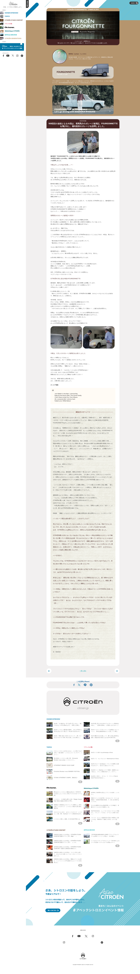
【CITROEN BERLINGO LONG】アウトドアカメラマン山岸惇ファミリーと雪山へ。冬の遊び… (105, 835)
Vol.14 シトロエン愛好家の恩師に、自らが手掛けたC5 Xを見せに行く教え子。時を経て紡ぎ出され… (68, 730)
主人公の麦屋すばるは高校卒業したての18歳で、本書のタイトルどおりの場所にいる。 (105, 806)
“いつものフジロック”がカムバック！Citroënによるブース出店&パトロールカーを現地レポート (105, 841)
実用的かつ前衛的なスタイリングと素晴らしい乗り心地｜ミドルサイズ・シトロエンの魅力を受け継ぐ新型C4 (68, 806)
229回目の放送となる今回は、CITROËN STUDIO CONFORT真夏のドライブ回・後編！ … (67, 835)
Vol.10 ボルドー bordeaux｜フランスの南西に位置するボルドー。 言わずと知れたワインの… (105, 764)
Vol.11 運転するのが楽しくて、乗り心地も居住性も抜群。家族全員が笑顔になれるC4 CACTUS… (105, 736)
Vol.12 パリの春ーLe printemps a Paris (102, 752)
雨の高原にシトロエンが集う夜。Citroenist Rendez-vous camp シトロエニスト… (66, 759)
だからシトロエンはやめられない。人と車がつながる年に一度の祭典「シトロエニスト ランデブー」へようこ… (68, 752)
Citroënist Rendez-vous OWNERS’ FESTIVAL (67, 771)
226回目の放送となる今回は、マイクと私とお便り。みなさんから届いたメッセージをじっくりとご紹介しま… (68, 854)
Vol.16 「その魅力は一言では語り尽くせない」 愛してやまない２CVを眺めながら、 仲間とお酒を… (68, 724)
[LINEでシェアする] (85, 685)
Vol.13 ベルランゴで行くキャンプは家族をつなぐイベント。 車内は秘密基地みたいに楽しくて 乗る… (105, 730)
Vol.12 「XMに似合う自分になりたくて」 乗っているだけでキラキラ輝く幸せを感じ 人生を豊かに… (68, 736)
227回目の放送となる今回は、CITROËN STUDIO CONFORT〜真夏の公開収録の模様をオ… (67, 847)
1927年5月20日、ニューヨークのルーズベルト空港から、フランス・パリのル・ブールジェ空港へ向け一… (105, 812)
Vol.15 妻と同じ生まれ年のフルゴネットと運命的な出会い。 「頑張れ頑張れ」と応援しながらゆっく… (105, 724)
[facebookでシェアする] (74, 685)
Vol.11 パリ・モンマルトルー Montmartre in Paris (105, 758)
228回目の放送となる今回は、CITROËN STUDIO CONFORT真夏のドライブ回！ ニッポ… (67, 841)
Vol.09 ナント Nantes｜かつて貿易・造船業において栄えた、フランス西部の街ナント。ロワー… (105, 770)
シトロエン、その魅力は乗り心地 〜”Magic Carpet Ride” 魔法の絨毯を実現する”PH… (68, 800)
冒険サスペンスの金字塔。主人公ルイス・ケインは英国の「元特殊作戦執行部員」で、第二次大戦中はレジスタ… (105, 799)
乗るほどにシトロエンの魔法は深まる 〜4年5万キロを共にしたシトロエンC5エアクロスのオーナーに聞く (68, 793)
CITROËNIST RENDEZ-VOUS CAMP (64, 765)
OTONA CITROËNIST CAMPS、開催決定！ (66, 777)
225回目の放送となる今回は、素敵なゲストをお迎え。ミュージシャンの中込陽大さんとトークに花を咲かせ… (68, 860)
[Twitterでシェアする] (79, 685)
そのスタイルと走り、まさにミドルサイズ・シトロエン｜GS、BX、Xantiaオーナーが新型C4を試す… (68, 813)
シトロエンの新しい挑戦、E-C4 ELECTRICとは (67, 819)
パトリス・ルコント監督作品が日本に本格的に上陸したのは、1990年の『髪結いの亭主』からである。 (105, 819)
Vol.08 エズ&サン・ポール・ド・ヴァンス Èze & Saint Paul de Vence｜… (104, 777)
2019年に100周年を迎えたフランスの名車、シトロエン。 (105, 793)
